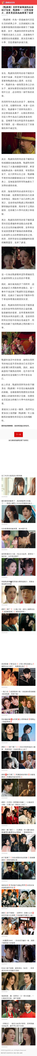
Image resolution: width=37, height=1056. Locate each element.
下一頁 (18, 434)
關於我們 (3, 1053)
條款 (15, 1053)
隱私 (18, 1053)
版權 (21, 1053)
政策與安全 (10, 1053)
